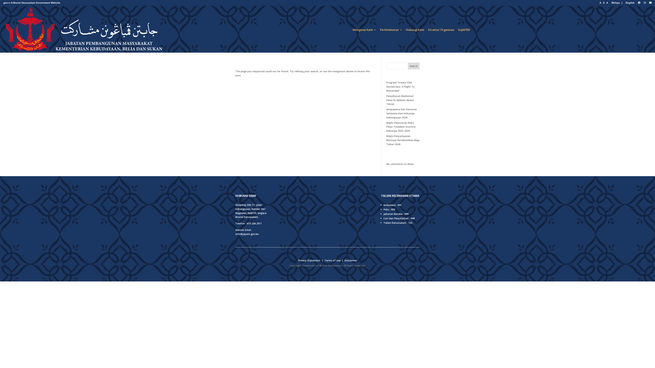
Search (414, 66)
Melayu (616, 2)
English (630, 2)
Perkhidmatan (389, 30)
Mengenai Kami (363, 30)
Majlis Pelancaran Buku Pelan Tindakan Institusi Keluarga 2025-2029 (401, 127)
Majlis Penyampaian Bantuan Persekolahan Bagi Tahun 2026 (402, 140)
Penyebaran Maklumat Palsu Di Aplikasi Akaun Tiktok (400, 100)
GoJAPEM (464, 30)
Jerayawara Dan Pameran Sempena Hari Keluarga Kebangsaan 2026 (401, 113)
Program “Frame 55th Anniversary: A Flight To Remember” (400, 86)
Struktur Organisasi (441, 30)
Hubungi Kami (415, 30)
